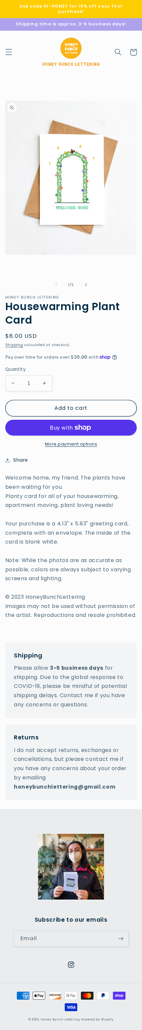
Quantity (15, 369)
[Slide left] (56, 285)
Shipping (14, 344)
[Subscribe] (120, 939)
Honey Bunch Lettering (60, 1019)
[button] (8, 52)
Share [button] (20, 460)
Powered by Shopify (97, 1019)
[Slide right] (86, 285)
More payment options (71, 444)
